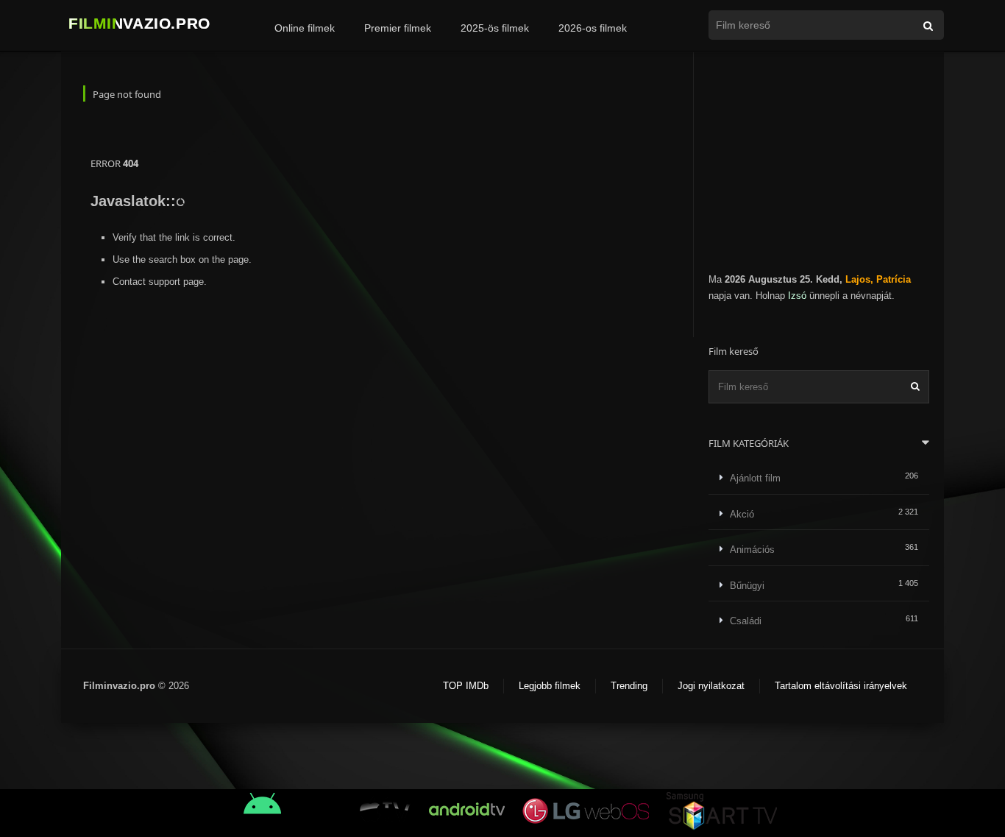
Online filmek (304, 28)
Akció (742, 514)
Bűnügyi (747, 585)
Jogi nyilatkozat (711, 685)
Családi (745, 620)
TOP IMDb (466, 685)
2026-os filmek (592, 28)
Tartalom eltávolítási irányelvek (841, 685)
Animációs (752, 549)
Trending (629, 685)
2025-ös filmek (495, 28)
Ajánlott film (755, 478)
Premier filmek (397, 28)
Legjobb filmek (549, 685)
